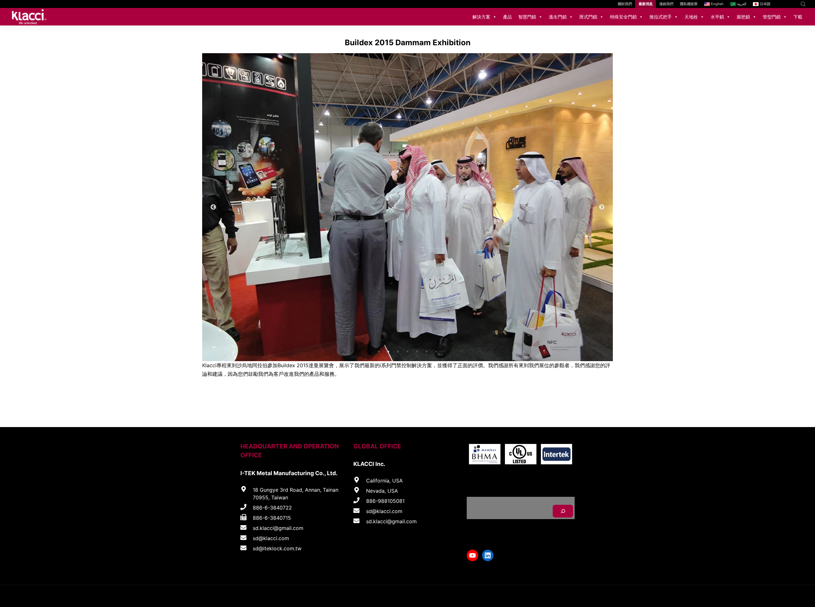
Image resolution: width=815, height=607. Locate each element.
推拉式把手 (660, 16)
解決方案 (481, 16)
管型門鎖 (772, 16)
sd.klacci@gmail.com (278, 528)
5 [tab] (417, 351)
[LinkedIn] (792, 4)
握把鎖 (743, 16)
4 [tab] (407, 351)
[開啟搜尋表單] (803, 4)
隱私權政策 (689, 4)
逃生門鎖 (558, 16)
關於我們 (625, 4)
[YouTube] (782, 4)
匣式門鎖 (588, 16)
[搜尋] (563, 511)
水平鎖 (717, 16)
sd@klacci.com (271, 538)
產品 (507, 16)
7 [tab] (436, 351)
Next (602, 207)
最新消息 (646, 4)
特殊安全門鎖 (623, 16)
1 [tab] (379, 351)
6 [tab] (426, 351)
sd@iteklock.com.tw (277, 548)
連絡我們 (666, 4)
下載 (797, 16)
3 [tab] (398, 351)
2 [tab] (388, 351)
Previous (213, 207)
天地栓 (691, 16)
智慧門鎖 (527, 16)
